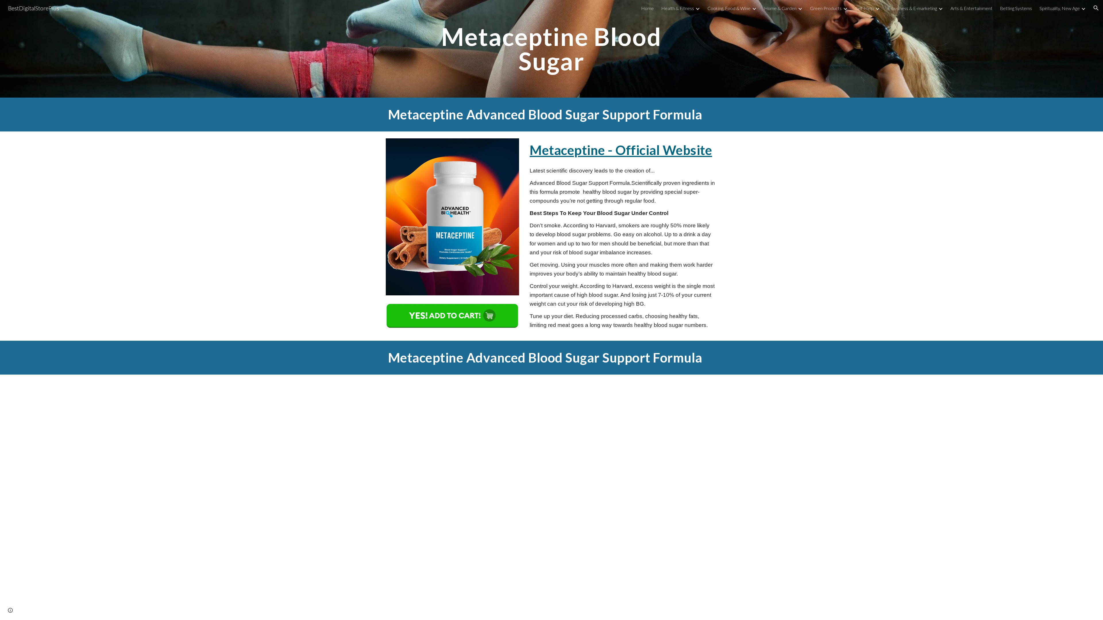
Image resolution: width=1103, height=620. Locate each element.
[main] (551, 49)
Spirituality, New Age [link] (1060, 8)
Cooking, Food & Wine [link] (729, 8)
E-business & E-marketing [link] (912, 8)
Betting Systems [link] (1016, 8)
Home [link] (647, 8)
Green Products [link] (826, 8)
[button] (1096, 8)
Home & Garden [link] (780, 8)
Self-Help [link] (864, 8)
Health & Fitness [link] (677, 8)
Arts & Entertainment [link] (971, 8)
